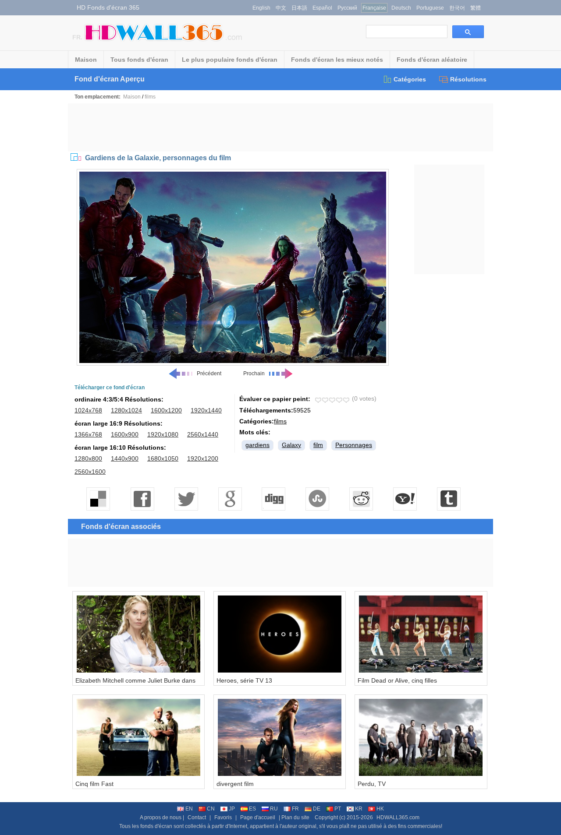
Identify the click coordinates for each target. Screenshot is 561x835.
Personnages (353, 444)
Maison (86, 59)
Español (322, 8)
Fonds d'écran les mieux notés (337, 59)
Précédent (209, 373)
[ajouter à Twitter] (186, 499)
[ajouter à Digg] (274, 499)
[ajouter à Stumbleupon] (318, 499)
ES (252, 809)
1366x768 (88, 434)
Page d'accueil (257, 817)
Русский (347, 8)
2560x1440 (202, 434)
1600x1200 (166, 410)
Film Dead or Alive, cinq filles (397, 680)
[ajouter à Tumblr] (449, 499)
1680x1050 (162, 458)
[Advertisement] (280, 127)
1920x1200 (202, 458)
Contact (197, 817)
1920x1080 (162, 434)
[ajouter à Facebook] (142, 499)
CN (211, 809)
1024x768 (88, 410)
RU (274, 809)
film (318, 444)
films (150, 97)
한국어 (457, 8)
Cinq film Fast (94, 783)
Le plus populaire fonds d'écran (229, 59)
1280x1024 (126, 410)
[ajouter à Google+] (230, 499)
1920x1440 (206, 410)
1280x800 (88, 458)
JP (232, 809)
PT (337, 809)
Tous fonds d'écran (139, 59)
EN (189, 809)
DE (316, 809)
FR (295, 809)
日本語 (299, 8)
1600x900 (124, 434)
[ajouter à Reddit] (361, 499)
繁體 (475, 8)
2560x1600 (90, 471)
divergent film (235, 783)
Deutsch (401, 8)
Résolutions (468, 79)
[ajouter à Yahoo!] (405, 499)
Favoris (223, 817)
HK (380, 809)
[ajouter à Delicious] (98, 499)
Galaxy (291, 444)
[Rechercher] (468, 32)
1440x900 (124, 458)
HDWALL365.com (397, 817)
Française (374, 8)
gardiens (257, 444)
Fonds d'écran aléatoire (432, 59)
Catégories (410, 79)
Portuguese (430, 8)
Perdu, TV (372, 783)
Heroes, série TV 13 (244, 680)
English (261, 8)
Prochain (254, 373)
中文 (281, 8)
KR (358, 809)
